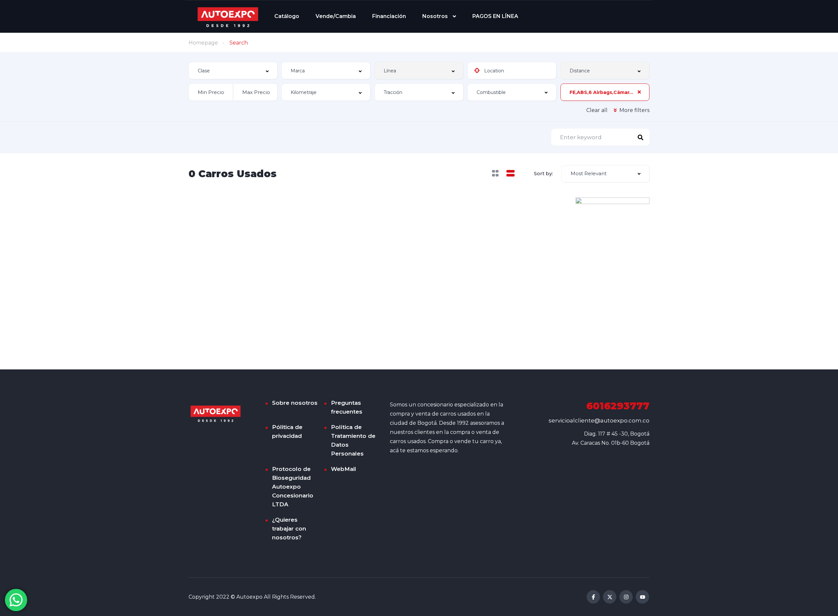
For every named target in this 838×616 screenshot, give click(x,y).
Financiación (389, 16)
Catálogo (286, 16)
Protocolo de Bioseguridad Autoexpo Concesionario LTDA (292, 487)
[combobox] (233, 70)
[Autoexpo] (228, 16)
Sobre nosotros (295, 403)
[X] (609, 597)
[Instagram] (626, 597)
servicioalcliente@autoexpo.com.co (599, 420)
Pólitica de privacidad (287, 431)
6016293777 (617, 406)
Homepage (203, 43)
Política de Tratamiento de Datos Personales (353, 440)
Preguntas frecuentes (346, 407)
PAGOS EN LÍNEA (495, 16)
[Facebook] (593, 597)
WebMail (343, 469)
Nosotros (435, 16)
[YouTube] (642, 597)
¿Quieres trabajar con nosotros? (289, 528)
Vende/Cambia (336, 16)
